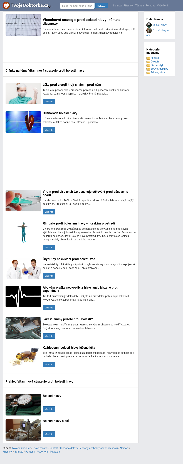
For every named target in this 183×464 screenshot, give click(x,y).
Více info (49, 101)
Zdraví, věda (157, 72)
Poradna (150, 5)
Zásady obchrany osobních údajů (99, 448)
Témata (139, 5)
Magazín (55, 451)
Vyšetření (162, 5)
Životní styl (156, 65)
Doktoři (154, 61)
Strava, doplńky (159, 68)
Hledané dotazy (69, 448)
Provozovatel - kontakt (45, 448)
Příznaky (128, 5)
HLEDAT (101, 5)
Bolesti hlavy (159, 24)
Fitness (154, 57)
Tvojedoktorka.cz (21, 448)
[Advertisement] (71, 52)
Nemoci (117, 5)
